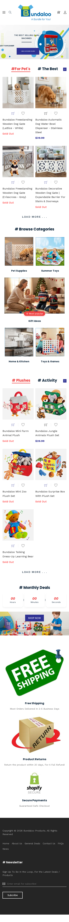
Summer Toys (50, 270)
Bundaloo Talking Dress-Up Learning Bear (18, 554)
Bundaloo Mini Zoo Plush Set (14, 493)
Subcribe (13, 895)
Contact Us (49, 843)
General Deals (32, 843)
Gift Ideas (34, 321)
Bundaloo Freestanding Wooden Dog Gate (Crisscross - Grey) (17, 193)
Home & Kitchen (19, 361)
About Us (17, 843)
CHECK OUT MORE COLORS (17, 51)
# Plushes (21, 380)
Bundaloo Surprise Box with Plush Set (50, 493)
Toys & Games (50, 361)
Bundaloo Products (34, 830)
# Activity (47, 380)
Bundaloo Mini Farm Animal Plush (16, 433)
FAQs (61, 843)
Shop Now (34, 618)
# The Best (48, 69)
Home (6, 843)
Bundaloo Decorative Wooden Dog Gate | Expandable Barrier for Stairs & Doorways (50, 195)
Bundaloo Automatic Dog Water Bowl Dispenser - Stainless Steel (48, 126)
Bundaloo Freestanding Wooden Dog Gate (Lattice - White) (17, 124)
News (6, 848)
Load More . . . (34, 216)
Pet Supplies (19, 270)
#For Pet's (20, 69)
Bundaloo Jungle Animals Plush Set (47, 433)
